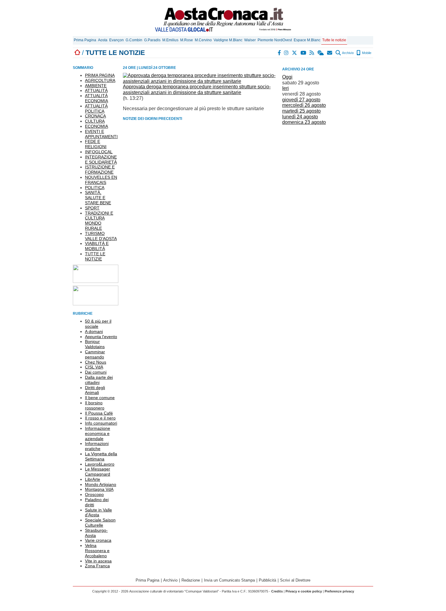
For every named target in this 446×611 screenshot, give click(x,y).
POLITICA (94, 187)
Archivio (347, 53)
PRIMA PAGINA (100, 75)
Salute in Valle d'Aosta (98, 512)
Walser (250, 40)
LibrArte (92, 479)
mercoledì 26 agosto (304, 105)
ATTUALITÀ (96, 90)
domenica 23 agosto (304, 122)
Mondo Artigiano (100, 484)
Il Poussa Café (99, 413)
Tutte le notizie (334, 40)
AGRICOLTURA (100, 80)
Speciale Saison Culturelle (100, 523)
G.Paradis (152, 40)
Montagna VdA (99, 489)
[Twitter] (295, 53)
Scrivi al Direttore (295, 580)
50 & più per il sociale (98, 324)
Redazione (190, 580)
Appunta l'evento (101, 336)
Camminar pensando (95, 354)
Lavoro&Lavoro (99, 464)
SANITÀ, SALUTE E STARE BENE (98, 197)
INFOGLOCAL (99, 151)
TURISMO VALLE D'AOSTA (101, 236)
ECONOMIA (96, 126)
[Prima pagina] (77, 52)
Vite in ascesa (98, 560)
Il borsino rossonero (94, 405)
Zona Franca (97, 565)
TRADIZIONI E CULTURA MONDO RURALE (99, 221)
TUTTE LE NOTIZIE (95, 256)
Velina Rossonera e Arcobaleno (97, 550)
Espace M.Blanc (307, 40)
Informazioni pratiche (97, 446)
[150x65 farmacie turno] (95, 303)
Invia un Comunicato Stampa (229, 580)
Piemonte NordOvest (275, 40)
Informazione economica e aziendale (97, 433)
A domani (94, 331)
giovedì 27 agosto (301, 99)
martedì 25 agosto (301, 111)
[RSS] (312, 53)
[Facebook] (279, 53)
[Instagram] (286, 53)
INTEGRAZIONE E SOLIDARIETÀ (101, 159)
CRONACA (95, 116)
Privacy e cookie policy (304, 591)
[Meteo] (320, 53)
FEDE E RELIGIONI (95, 144)
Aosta (102, 40)
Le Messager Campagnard (97, 472)
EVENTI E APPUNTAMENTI (101, 134)
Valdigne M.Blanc (228, 40)
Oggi (287, 77)
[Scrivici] (330, 53)
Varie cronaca (98, 540)
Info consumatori (101, 423)
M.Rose (186, 40)
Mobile (366, 53)
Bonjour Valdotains (95, 344)
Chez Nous (95, 362)
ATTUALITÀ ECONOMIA (96, 98)
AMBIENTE (95, 85)
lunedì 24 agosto (300, 116)
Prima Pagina (85, 40)
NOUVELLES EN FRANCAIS (101, 180)
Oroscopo (94, 494)
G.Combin (134, 40)
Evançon (116, 40)
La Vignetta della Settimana (101, 456)
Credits (277, 591)
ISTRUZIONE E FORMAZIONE (100, 170)
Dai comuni (95, 372)
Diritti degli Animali (95, 390)
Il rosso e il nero (100, 418)
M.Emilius (170, 40)
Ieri (285, 88)
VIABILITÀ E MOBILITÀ (97, 246)
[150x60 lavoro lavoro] (95, 281)
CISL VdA (94, 367)
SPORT (92, 207)
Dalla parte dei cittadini (99, 380)
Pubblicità (267, 580)
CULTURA (95, 121)
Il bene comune (100, 397)
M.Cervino (203, 40)
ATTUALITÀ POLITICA (96, 109)
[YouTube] (303, 53)
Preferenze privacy (339, 591)
